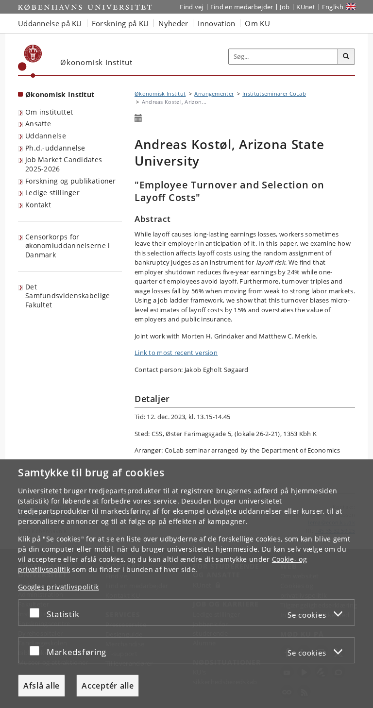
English (332, 6)
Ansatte (38, 123)
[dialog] (186, 583)
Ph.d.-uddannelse (55, 147)
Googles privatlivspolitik (58, 586)
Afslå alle (41, 685)
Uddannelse (45, 135)
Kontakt (38, 204)
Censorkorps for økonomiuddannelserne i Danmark (67, 245)
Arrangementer (214, 93)
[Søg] (346, 57)
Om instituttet (49, 112)
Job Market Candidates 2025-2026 (63, 164)
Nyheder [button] (173, 23)
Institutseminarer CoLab (274, 93)
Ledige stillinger (52, 192)
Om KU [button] (257, 23)
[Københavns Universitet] (30, 61)
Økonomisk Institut (59, 94)
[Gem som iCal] (138, 118)
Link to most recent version (176, 352)
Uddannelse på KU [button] (50, 23)
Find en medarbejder (241, 6)
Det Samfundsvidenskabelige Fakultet (67, 295)
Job (284, 6)
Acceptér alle (108, 685)
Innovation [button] (216, 23)
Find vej (191, 6)
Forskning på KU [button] (120, 23)
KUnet (305, 6)
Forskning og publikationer (70, 180)
